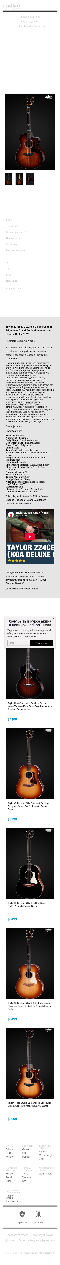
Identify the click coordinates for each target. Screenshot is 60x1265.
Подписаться (41, 642)
